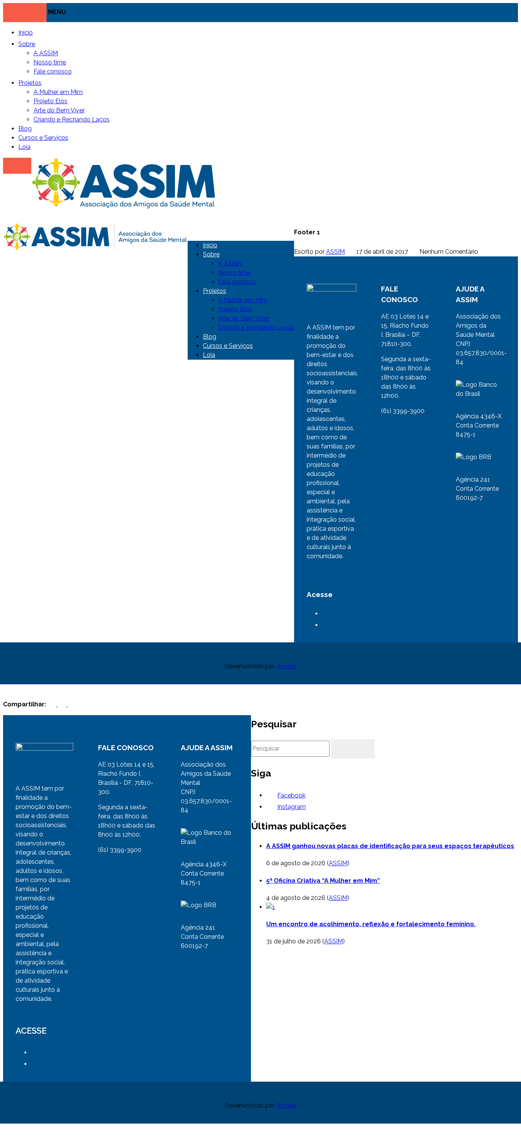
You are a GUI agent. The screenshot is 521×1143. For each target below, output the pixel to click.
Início (25, 32)
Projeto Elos (51, 101)
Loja (24, 146)
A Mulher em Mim (58, 92)
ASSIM (335, 251)
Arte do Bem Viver (59, 110)
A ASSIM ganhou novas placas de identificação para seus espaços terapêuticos (390, 846)
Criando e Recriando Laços (71, 119)
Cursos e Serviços (43, 137)
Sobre (26, 44)
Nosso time (50, 62)
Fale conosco (53, 71)
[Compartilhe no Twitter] (63, 704)
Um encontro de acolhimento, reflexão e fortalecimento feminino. (371, 924)
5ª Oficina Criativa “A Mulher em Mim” (323, 880)
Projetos (30, 82)
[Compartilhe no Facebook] (53, 704)
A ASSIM (46, 53)
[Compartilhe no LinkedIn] (72, 704)
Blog (25, 128)
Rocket (286, 666)
